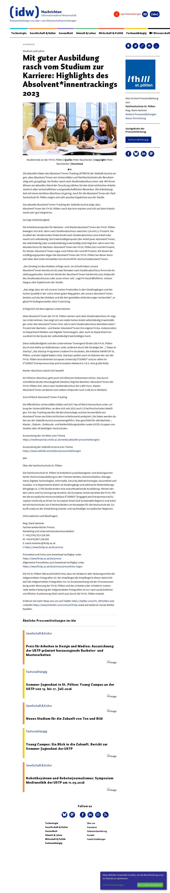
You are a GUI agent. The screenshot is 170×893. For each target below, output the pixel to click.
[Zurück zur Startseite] (43, 14)
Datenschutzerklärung (97, 831)
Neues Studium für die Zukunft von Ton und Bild (64, 718)
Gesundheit (66, 33)
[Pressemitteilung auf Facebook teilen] (128, 154)
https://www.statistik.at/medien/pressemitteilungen (52, 450)
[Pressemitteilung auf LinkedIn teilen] (144, 154)
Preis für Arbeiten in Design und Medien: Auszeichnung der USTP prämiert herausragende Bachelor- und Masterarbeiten (70, 650)
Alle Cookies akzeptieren (150, 884)
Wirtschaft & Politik (111, 33)
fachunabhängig (138, 139)
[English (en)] (145, 14)
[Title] (142, 46)
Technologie (19, 33)
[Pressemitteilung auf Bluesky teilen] (136, 154)
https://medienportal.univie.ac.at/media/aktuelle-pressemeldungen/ (61, 439)
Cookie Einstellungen (96, 839)
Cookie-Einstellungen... (114, 884)
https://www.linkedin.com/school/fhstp (55, 605)
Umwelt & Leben (86, 33)
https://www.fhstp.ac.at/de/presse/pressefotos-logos (53, 566)
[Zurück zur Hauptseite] (155, 14)
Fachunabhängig (136, 33)
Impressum (92, 827)
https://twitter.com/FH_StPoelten (90, 601)
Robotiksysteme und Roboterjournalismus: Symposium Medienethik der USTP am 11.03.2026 (69, 780)
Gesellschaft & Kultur (43, 33)
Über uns (91, 823)
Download (77, 163)
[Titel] (128, 46)
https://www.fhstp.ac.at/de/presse (44, 547)
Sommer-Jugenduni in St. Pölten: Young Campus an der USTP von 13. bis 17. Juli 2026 (70, 686)
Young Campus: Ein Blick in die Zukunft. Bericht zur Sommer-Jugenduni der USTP (67, 746)
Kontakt (90, 835)
